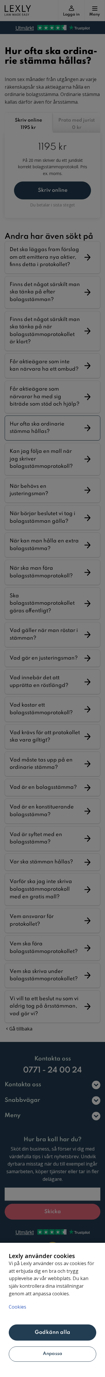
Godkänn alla (52, 1332)
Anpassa (52, 1353)
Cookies (17, 1307)
